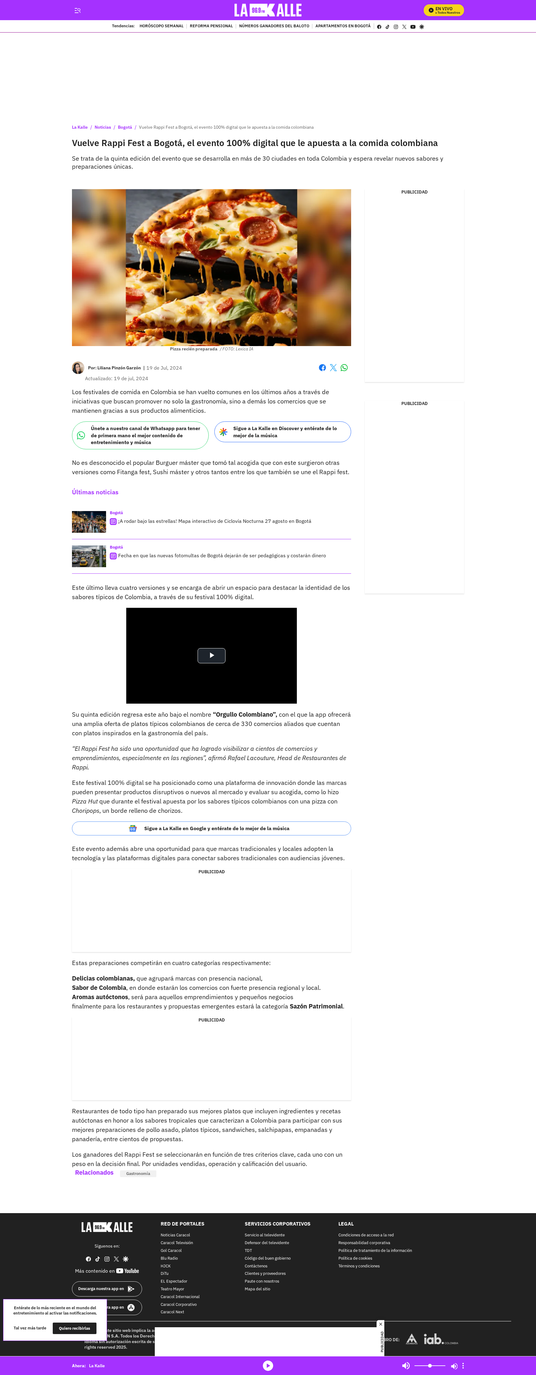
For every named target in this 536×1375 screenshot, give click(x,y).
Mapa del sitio (257, 1289)
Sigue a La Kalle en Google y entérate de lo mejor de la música (216, 828)
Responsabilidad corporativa (364, 1243)
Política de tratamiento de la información (375, 1251)
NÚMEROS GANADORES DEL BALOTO (274, 26)
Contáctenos (256, 1266)
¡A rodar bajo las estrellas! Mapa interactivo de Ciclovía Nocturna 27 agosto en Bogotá (214, 521)
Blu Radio (169, 1259)
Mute (406, 1365)
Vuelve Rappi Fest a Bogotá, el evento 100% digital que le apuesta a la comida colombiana (226, 127)
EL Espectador (174, 1281)
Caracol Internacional (180, 1297)
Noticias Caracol (175, 1236)
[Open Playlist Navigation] (463, 1366)
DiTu (164, 1274)
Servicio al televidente (265, 1236)
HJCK (166, 1266)
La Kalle (80, 127)
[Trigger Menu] (77, 10)
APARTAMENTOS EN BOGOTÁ (343, 26)
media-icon (268, 1366)
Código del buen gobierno (268, 1259)
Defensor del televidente (267, 1243)
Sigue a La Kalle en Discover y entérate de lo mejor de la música (285, 431)
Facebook (322, 371)
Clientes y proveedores (265, 1274)
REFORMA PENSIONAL (211, 26)
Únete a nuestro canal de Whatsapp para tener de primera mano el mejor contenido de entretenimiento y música (145, 435)
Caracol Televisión (177, 1243)
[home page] (268, 10)
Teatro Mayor (172, 1289)
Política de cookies (355, 1259)
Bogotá (125, 127)
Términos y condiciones (359, 1266)
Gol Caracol (171, 1251)
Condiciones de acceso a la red (366, 1236)
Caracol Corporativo (179, 1305)
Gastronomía (138, 1173)
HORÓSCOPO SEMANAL (162, 26)
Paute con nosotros (262, 1281)
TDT (248, 1251)
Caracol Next (172, 1312)
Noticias (103, 127)
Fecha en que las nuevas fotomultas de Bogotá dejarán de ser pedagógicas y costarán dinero (222, 555)
